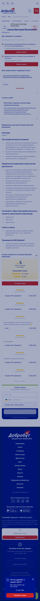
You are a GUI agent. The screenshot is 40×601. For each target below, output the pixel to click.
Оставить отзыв (20, 595)
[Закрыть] (33, 579)
